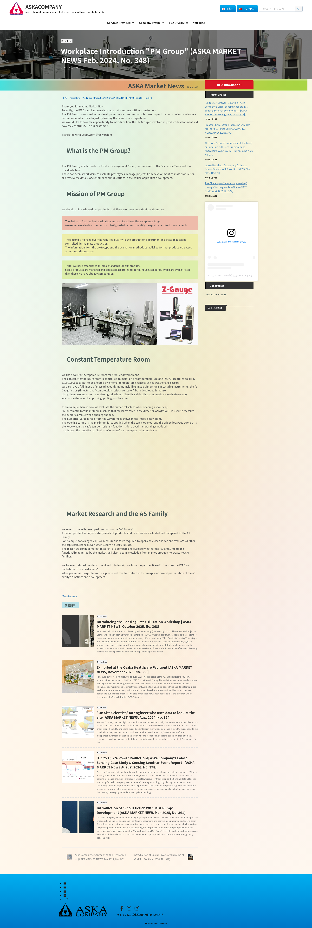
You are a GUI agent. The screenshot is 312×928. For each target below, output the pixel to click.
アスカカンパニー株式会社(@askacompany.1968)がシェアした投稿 (242, 275)
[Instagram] (64, 883)
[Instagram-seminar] (137, 908)
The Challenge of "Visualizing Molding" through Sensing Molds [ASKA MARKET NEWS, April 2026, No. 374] (226, 187)
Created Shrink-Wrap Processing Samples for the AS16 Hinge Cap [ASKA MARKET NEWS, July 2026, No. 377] (227, 128)
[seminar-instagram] (64, 887)
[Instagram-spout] (129, 908)
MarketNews (71, 596)
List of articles (178, 23)
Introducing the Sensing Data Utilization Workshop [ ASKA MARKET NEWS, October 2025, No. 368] (144, 624)
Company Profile (150, 23)
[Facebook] (122, 908)
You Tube (199, 23)
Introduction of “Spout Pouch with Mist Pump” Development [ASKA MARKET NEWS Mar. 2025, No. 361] (141, 810)
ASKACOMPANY (44, 6)
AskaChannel (231, 84)
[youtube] (64, 895)
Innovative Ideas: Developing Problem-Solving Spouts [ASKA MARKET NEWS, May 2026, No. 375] (227, 168)
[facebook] (64, 891)
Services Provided (119, 23)
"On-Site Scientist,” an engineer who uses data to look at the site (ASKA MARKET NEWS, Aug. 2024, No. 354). (146, 715)
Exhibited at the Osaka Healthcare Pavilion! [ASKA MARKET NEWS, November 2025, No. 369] (144, 669)
